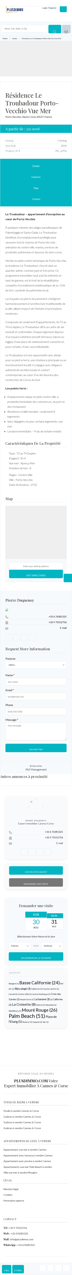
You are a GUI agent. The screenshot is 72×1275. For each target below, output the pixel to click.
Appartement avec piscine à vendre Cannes (27, 1161)
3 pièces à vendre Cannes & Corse (22, 1122)
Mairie (40, 1005)
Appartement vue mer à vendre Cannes (24, 1149)
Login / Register (49, 8)
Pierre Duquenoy (19, 600)
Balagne (14, 983)
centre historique (41, 994)
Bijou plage (22, 988)
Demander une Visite (36, 883)
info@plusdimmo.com (21, 1239)
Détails (36, 166)
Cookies (7, 1194)
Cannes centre (51, 989)
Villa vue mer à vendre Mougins (20, 1172)
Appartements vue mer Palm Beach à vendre (27, 1166)
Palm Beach (27, 1016)
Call (6, 1270)
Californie (36, 989)
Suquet (37, 1022)
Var (46, 1022)
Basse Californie (39, 982)
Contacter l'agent (36, 871)
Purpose (10, 658)
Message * (11, 719)
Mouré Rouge (39, 1010)
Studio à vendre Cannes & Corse (21, 1110)
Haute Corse (27, 999)
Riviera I (28, 1022)
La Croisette (24, 1004)
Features (36, 177)
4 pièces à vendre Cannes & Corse (22, 1128)
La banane (41, 999)
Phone (9, 705)
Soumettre (36, 749)
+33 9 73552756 (58, 622)
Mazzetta (50, 1005)
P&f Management (36, 769)
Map (36, 188)
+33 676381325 (19, 1233)
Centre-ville (25, 994)
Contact (36, 199)
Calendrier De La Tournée (36, 958)
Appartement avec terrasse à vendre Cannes (28, 1155)
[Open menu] (63, 8)
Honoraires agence (13, 1200)
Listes (14, 38)
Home (5, 38)
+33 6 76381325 (58, 616)
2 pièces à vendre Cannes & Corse (22, 1116)
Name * (10, 675)
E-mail (18, 1270)
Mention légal (10, 1189)
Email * (9, 690)
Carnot (13, 994)
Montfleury (15, 1011)
